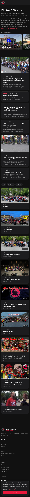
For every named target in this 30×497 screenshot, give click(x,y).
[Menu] (27, 2)
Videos (19, 184)
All (4, 184)
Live (2, 449)
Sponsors (3, 476)
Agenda (3, 444)
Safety (3, 462)
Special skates (5, 469)
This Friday (4, 442)
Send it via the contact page (9, 28)
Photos (10, 184)
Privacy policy (5, 467)
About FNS (4, 471)
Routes (3, 446)
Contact (3, 474)
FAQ (2, 465)
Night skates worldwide (7, 453)
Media (3, 451)
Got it (15, 493)
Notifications (4, 456)
